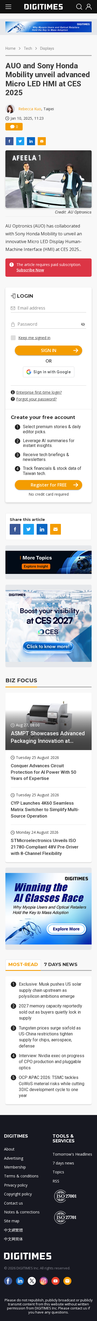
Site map (11, 1220)
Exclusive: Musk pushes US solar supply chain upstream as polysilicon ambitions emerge (50, 990)
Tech (28, 48)
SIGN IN (48, 350)
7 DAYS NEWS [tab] (60, 964)
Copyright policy (18, 1193)
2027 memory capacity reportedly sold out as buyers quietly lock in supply (50, 1012)
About (9, 1149)
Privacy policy (15, 1185)
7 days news (63, 1163)
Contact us (13, 1203)
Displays (47, 48)
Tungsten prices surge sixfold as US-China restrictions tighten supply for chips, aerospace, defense (50, 1037)
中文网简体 (13, 1238)
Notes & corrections (22, 1212)
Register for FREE (49, 485)
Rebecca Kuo (29, 108)
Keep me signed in (34, 337)
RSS (56, 1181)
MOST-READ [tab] (23, 964)
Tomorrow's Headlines (72, 1154)
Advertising (13, 1158)
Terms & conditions (21, 1175)
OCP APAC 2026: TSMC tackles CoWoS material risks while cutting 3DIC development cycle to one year (51, 1086)
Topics (58, 1171)
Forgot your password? (36, 399)
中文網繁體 (13, 1230)
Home (10, 48)
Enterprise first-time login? (39, 392)
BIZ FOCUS (21, 680)
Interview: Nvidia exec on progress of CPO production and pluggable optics (51, 1061)
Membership (15, 1167)
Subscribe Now (30, 269)
